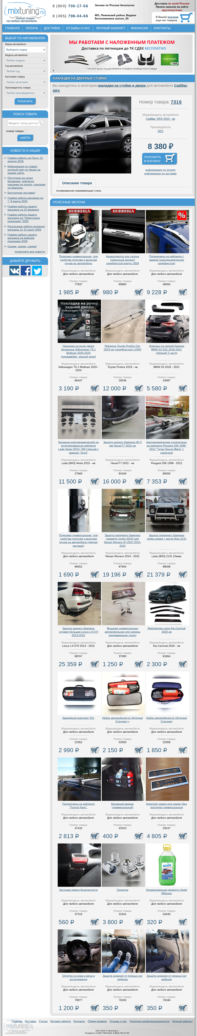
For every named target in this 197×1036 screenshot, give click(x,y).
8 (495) (70, 16)
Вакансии (139, 28)
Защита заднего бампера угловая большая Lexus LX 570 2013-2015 (78, 632)
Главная (12, 28)
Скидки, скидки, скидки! (22, 246)
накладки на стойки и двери (122, 86)
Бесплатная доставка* (21, 192)
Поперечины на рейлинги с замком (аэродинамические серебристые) (166, 260)
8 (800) (70, 6)
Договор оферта (60, 1021)
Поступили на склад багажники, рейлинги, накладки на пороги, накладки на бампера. (26, 182)
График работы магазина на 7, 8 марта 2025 (25, 199)
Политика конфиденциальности (149, 1021)
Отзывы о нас (78, 28)
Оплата (32, 28)
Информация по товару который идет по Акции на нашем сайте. (24, 169)
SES (160, 131)
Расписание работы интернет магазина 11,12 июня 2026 (26, 228)
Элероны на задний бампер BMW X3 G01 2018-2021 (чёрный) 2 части (166, 349)
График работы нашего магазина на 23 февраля (23, 208)
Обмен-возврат (97, 1021)
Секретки (122, 889)
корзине (173, 16)
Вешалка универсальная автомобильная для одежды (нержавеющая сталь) (122, 632)
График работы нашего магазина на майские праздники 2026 (22, 238)
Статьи (43, 1021)
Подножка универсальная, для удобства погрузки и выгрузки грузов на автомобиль (78, 260)
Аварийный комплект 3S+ (78, 717)
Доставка (52, 28)
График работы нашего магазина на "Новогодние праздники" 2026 (24, 218)
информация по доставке (160, 173)
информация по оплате (160, 169)
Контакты (162, 28)
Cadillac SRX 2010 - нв (160, 118)
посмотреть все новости (30, 251)
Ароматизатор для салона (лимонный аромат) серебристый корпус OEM (122, 260)
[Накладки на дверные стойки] (92, 172)
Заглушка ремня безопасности (78, 889)
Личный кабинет (110, 28)
